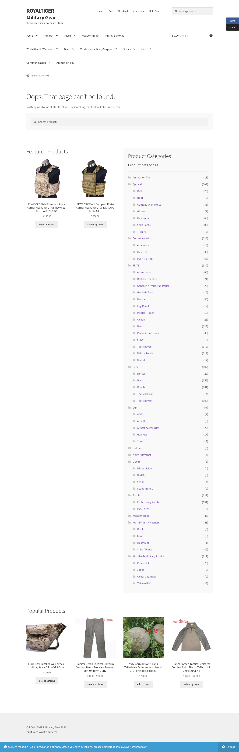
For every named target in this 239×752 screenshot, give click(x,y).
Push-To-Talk (145, 258)
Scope (140, 482)
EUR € (230, 27)
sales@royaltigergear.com (131, 747)
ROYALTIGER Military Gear (41, 14)
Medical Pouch (145, 312)
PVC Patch (143, 509)
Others (141, 319)
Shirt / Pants (144, 549)
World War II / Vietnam (39, 49)
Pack (140, 326)
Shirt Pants (144, 225)
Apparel (48, 35)
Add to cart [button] (143, 684)
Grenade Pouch (146, 292)
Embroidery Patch (148, 502)
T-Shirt (141, 231)
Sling (140, 340)
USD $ (231, 20)
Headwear (143, 218)
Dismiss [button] (230, 747)
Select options (47, 224)
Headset (142, 252)
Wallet (141, 360)
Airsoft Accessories (148, 428)
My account (139, 11)
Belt (139, 191)
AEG (139, 414)
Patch (67, 35)
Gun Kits (142, 434)
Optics (127, 49)
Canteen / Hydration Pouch (153, 285)
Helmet (137, 448)
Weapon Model (90, 35)
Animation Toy (65, 62)
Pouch (141, 387)
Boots (141, 529)
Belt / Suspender (147, 279)
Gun (143, 49)
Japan (141, 569)
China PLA (143, 563)
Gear (67, 49)
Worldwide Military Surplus (96, 49)
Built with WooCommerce (41, 732)
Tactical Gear (145, 394)
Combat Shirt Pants (149, 204)
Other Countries (147, 576)
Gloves (141, 211)
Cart (111, 11)
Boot (140, 197)
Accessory (143, 245)
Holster (141, 299)
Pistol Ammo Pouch (149, 333)
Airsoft (141, 421)
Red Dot (142, 475)
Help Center (155, 11)
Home (101, 11)
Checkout (123, 11)
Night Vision (144, 468)
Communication (36, 62)
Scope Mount (145, 488)
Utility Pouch (145, 353)
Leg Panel (143, 306)
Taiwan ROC (144, 583)
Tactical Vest (145, 346)
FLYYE (29, 35)
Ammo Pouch (145, 272)
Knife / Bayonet (114, 35)
